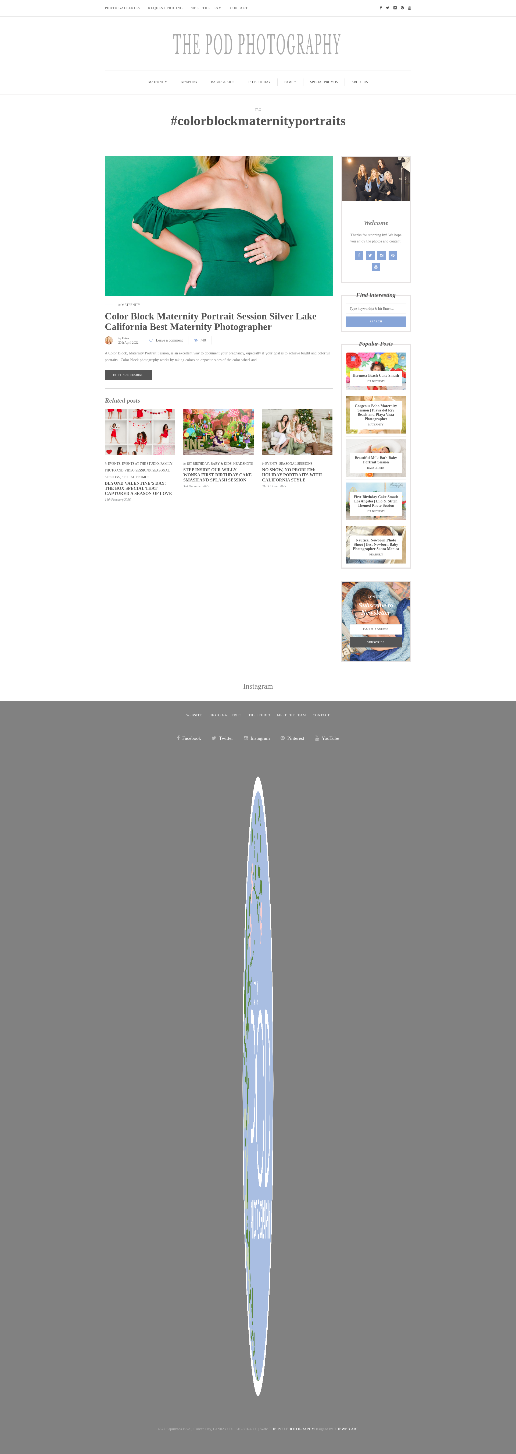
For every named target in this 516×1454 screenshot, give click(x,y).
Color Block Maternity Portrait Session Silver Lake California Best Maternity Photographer (211, 321)
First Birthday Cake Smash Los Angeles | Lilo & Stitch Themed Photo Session (376, 501)
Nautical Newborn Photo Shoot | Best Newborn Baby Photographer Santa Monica (376, 544)
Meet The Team (206, 8)
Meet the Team (291, 715)
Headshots (243, 464)
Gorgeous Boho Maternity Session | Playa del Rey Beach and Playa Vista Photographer (376, 412)
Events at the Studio (140, 464)
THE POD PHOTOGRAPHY (291, 1429)
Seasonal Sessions (296, 464)
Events (114, 464)
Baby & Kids (221, 464)
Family (290, 82)
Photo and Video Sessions (128, 470)
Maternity (157, 82)
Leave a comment (169, 340)
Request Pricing (165, 8)
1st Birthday (259, 82)
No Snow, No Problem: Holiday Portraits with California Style (292, 474)
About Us (360, 82)
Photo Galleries (122, 8)
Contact (239, 8)
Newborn (189, 82)
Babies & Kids (222, 82)
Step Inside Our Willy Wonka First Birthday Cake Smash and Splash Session (217, 474)
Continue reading (128, 375)
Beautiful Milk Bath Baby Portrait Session (376, 460)
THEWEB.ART (346, 1429)
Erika (125, 338)
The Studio (259, 715)
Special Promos (324, 82)
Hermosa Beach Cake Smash (376, 376)
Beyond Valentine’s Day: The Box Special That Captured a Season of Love (138, 488)
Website (194, 715)
